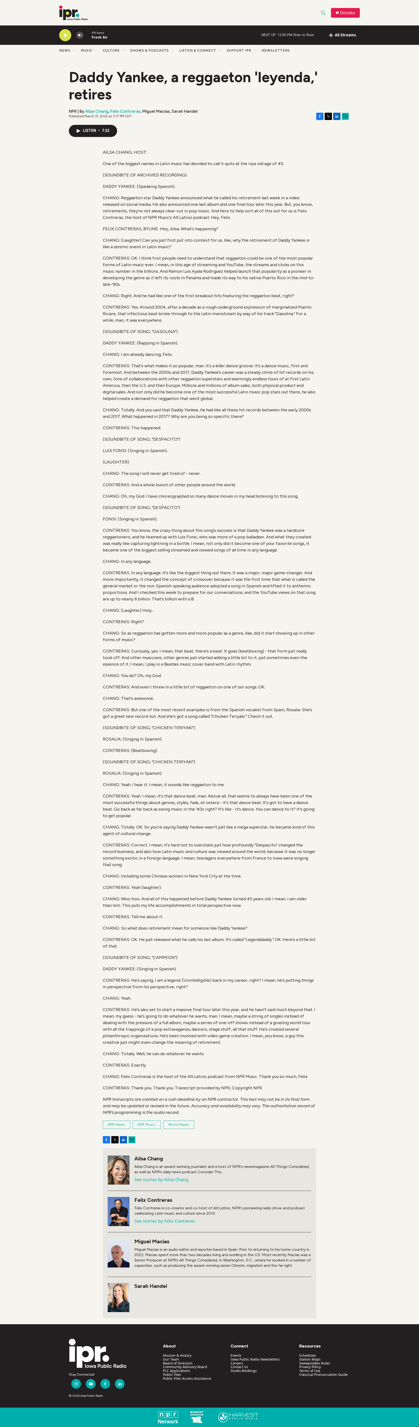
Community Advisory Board (185, 1366)
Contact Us (239, 1366)
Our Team (171, 1359)
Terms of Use (309, 1370)
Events (236, 1355)
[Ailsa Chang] (118, 1170)
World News (178, 1125)
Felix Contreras (125, 111)
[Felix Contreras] (118, 1211)
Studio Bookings (244, 1370)
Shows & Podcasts (149, 50)
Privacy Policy (310, 1366)
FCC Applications (176, 1370)
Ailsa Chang (96, 111)
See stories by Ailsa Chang (161, 1179)
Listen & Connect (197, 50)
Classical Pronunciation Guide (323, 1374)
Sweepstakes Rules (314, 1363)
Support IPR (239, 50)
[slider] (87, 35)
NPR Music (147, 1125)
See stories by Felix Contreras (164, 1221)
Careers (237, 1363)
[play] (65, 35)
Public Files (172, 1374)
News (64, 50)
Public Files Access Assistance (187, 1378)
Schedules (307, 1355)
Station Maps (310, 1359)
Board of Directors (178, 1363)
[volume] (80, 35)
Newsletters (276, 50)
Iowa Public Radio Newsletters (255, 1359)
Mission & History (177, 1355)
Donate (347, 12)
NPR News (116, 1125)
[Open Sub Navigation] (74, 50)
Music (86, 50)
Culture (111, 50)
